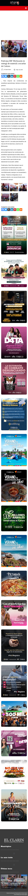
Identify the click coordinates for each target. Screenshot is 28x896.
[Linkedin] (11, 76)
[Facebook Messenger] (5, 76)
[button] (26, 8)
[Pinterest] (14, 76)
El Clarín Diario (7, 69)
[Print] (21, 76)
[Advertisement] (14, 25)
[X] (8, 76)
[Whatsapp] (17, 76)
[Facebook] (2, 76)
